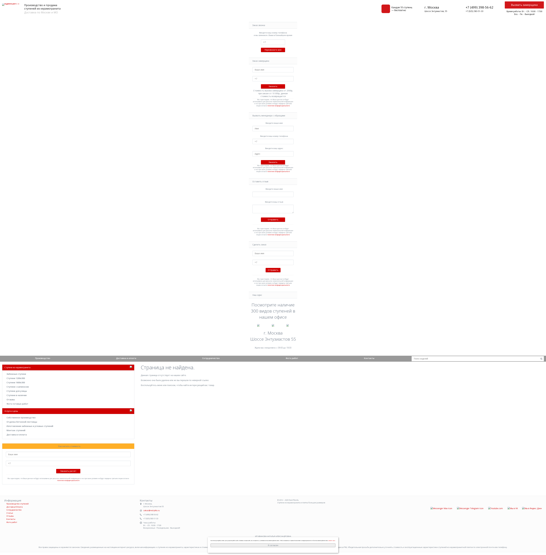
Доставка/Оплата (14, 507)
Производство (42, 358)
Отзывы (11, 399)
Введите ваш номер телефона (274, 136)
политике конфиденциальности (278, 106)
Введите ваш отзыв (274, 202)
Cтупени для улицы (17, 391)
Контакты (369, 358)
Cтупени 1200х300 (16, 378)
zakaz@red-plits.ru (151, 510)
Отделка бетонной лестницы (22, 421)
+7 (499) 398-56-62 (479, 7)
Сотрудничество (211, 358)
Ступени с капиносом (18, 386)
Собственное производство (21, 417)
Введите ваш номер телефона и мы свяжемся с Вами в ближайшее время (273, 34)
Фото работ (292, 358)
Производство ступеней (17, 503)
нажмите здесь (331, 540)
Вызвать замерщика (524, 5)
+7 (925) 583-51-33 (474, 11)
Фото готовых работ (17, 403)
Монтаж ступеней (16, 430)
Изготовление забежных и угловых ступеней (30, 426)
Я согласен (273, 545)
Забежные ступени (16, 374)
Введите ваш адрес (274, 148)
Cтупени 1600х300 (16, 382)
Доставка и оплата (126, 358)
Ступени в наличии (17, 395)
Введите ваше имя (274, 123)
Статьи (9, 513)
